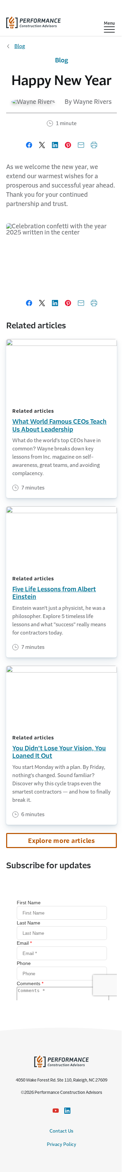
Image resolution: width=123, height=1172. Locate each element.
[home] (33, 21)
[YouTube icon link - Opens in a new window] (56, 1110)
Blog (19, 46)
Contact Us (61, 1131)
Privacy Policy (61, 1144)
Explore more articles (61, 841)
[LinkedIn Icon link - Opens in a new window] (67, 1110)
